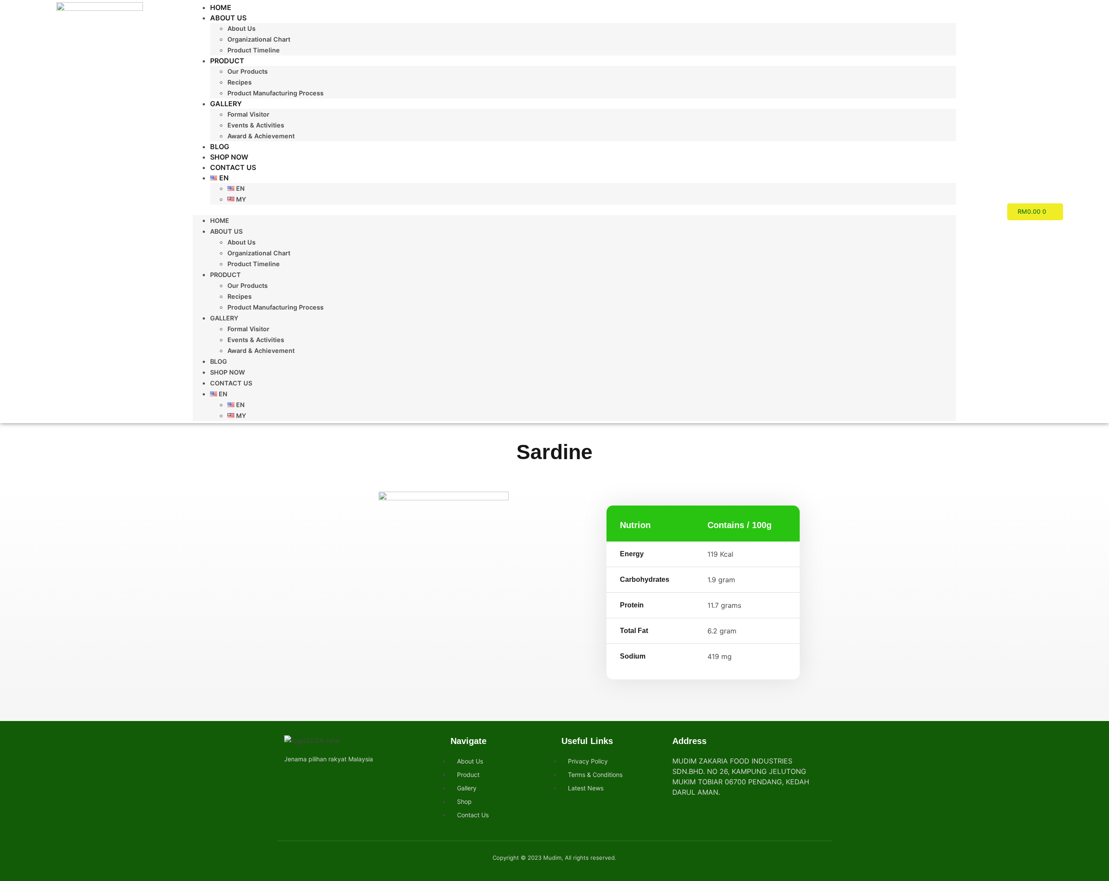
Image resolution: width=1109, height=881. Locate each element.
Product (227, 60)
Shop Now (229, 157)
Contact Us (233, 167)
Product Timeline (253, 50)
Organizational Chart (258, 39)
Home (220, 7)
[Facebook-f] (290, 778)
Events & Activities (255, 125)
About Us (228, 17)
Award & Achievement (261, 136)
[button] (574, 210)
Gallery (226, 103)
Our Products (247, 71)
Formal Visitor (248, 114)
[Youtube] (321, 778)
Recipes (239, 82)
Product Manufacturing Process (275, 93)
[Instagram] (305, 778)
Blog (219, 146)
